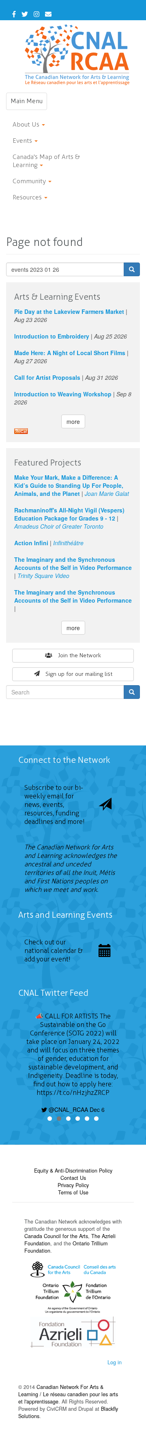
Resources (28, 197)
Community (30, 181)
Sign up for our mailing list (78, 674)
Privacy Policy (73, 1185)
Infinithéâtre (68, 543)
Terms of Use (73, 1192)
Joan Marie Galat (107, 493)
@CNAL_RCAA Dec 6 (76, 1109)
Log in (114, 1362)
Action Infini (31, 543)
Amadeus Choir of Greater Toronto (58, 526)
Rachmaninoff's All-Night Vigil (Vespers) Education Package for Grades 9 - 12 (69, 514)
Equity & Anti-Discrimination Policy (73, 1170)
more (73, 421)
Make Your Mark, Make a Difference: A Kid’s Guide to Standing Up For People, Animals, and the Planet (68, 485)
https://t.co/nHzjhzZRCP (73, 1093)
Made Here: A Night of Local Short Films (69, 353)
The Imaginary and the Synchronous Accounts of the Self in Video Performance (73, 563)
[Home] (77, 54)
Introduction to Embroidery (51, 336)
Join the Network (79, 655)
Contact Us (73, 1177)
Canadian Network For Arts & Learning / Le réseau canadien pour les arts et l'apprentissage (68, 1394)
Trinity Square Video (43, 576)
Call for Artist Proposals (47, 377)
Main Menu (29, 103)
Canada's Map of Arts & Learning (46, 161)
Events (23, 140)
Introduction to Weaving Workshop (63, 394)
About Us (27, 124)
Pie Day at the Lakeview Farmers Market (69, 311)
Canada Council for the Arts (56, 1236)
